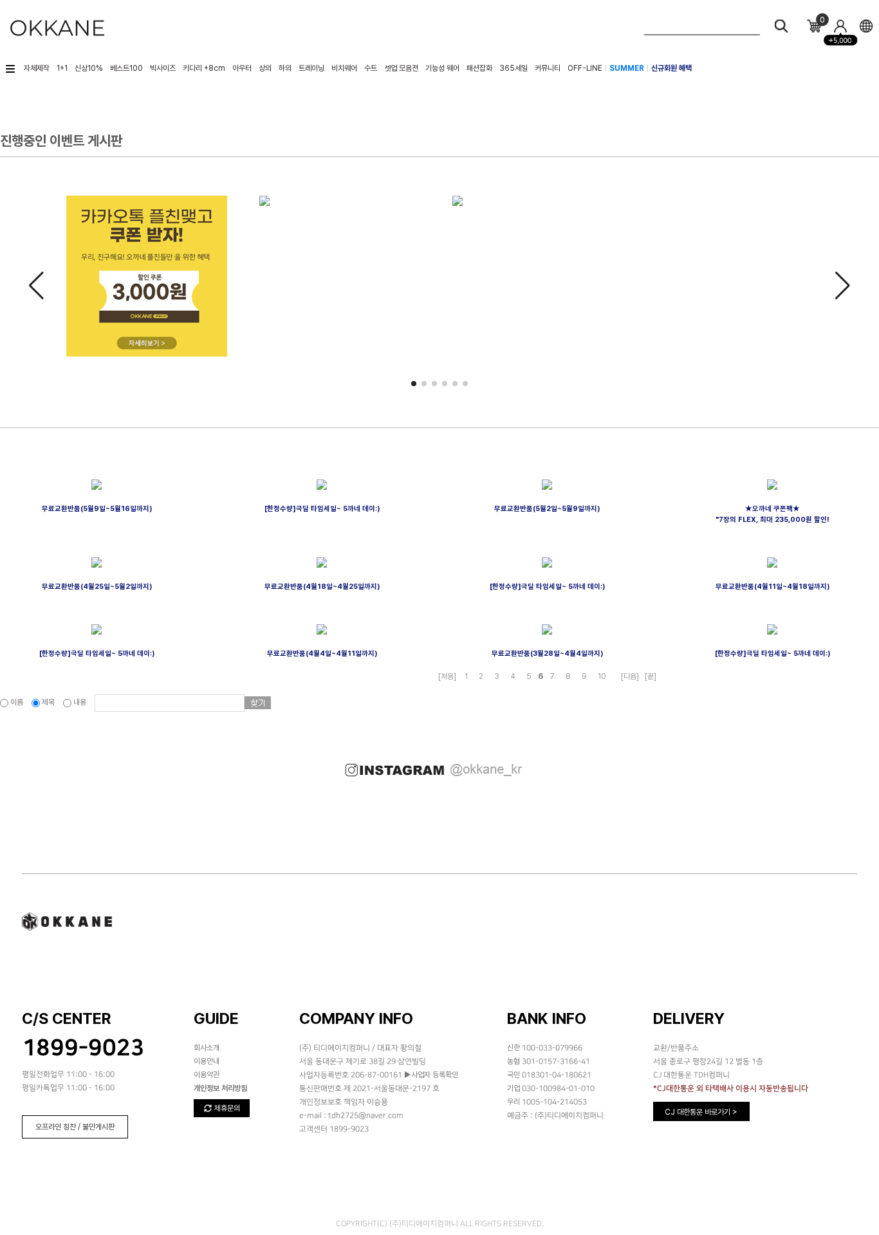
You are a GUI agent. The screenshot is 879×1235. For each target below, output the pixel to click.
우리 (513, 1101)
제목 (48, 702)
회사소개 (206, 1047)
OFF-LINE (585, 68)
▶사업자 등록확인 (430, 1074)
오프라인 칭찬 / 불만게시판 (75, 1126)
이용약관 (206, 1074)
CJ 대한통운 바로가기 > (701, 1112)
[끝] (650, 676)
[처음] (447, 676)
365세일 (513, 68)
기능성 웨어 (442, 68)
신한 (513, 1047)
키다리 (204, 68)
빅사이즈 (163, 68)
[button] (413, 383)
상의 (265, 68)
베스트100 (126, 68)
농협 (513, 1061)
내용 (79, 702)
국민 (513, 1074)
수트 (370, 68)
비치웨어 (344, 68)
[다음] (630, 676)
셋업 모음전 (401, 68)
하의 (285, 68)
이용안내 (206, 1061)
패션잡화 (479, 68)
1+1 (62, 68)
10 (602, 676)
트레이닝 (311, 68)
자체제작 (37, 68)
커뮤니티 (547, 68)
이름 (16, 702)
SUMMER (626, 68)
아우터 (242, 68)
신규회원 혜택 (671, 68)
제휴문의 (226, 1108)
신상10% (89, 68)
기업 (513, 1088)
